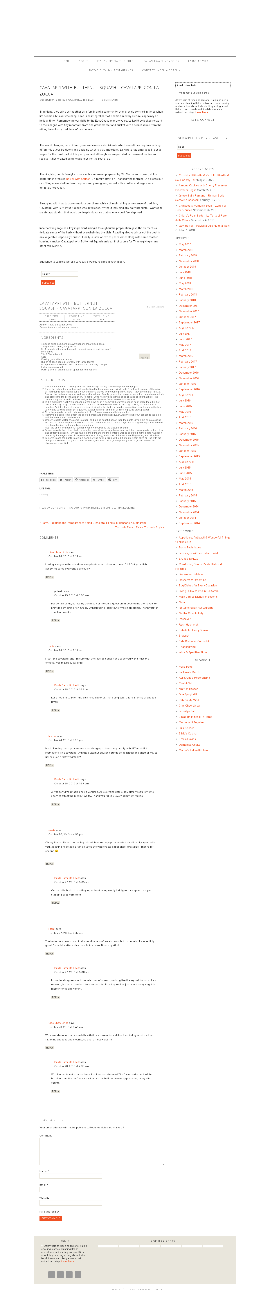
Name (44, 1171)
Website (44, 1198)
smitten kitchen (188, 689)
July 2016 (185, 400)
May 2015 (185, 478)
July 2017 (185, 333)
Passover (185, 619)
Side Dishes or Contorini (194, 641)
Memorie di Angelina (191, 722)
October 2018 (187, 266)
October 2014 (187, 517)
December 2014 (189, 506)
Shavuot (184, 635)
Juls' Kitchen (187, 728)
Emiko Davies (187, 739)
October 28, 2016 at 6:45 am (65, 1027)
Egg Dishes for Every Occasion (198, 585)
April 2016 (185, 417)
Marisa (52, 736)
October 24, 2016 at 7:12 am (65, 556)
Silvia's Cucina (188, 733)
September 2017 (189, 322)
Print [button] (144, 357)
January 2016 (187, 434)
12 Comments (109, 99)
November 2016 (189, 378)
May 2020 (185, 244)
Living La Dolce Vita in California (199, 591)
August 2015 (187, 462)
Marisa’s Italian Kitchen (193, 750)
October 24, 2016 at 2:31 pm (65, 650)
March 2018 (186, 289)
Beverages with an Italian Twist (198, 553)
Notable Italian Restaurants (196, 607)
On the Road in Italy (191, 613)
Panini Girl (185, 683)
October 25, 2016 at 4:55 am (71, 689)
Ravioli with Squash (78, 179)
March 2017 (186, 356)
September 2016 (189, 389)
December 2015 (189, 439)
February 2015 (188, 495)
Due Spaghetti (188, 694)
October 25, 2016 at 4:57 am (71, 783)
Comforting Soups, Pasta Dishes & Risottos (86, 507)
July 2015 (185, 467)
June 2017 (185, 339)
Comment (45, 1135)
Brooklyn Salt (187, 711)
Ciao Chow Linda (58, 552)
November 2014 (189, 512)
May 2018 (185, 283)
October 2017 (187, 317)
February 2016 (188, 428)
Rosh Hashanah (189, 624)
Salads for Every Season (194, 630)
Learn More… (202, 112)
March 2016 (186, 423)
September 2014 (189, 523)
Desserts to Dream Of (192, 580)
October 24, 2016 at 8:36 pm (65, 740)
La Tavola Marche (190, 672)
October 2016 (187, 384)
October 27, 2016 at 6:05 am (71, 882)
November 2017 (189, 311)
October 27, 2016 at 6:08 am (71, 972)
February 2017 (188, 361)
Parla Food (185, 666)
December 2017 (189, 305)
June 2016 (185, 406)
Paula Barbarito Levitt (67, 685)
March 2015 (186, 489)
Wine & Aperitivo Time (193, 652)
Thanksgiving (126, 507)
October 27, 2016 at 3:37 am (65, 933)
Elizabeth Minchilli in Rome (195, 716)
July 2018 (185, 272)
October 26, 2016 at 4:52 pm (65, 834)
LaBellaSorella (135, 26)
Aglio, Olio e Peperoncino (194, 677)
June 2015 (185, 473)
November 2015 (189, 445)
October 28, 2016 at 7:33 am (71, 1066)
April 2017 (185, 350)
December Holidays (191, 574)
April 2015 (185, 484)
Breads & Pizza (188, 558)
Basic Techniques (190, 547)
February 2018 (188, 294)
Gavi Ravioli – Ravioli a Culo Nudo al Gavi (204, 225)
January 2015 (187, 501)
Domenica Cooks (189, 744)
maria (51, 830)
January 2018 (187, 300)
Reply (49, 577)
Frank (51, 928)
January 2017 (187, 367)
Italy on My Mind (189, 700)
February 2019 (188, 255)
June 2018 (185, 278)
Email (43, 1184)
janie (51, 646)
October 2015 (187, 451)
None (182, 602)
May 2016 (185, 411)
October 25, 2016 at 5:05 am (71, 595)
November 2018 (189, 261)
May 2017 (185, 344)
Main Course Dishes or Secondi (198, 596)
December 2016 (189, 372)
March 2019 (186, 250)
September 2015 (189, 456)
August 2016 (187, 395)
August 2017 (187, 328)
